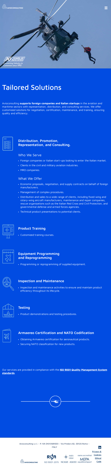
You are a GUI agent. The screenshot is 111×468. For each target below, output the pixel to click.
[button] (105, 8)
